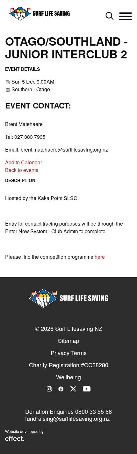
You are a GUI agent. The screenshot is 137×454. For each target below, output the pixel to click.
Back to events (21, 170)
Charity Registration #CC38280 (68, 365)
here (100, 256)
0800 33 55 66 (93, 411)
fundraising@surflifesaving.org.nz (67, 418)
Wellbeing (68, 377)
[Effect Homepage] (14, 439)
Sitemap (68, 340)
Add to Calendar (23, 162)
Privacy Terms (69, 352)
